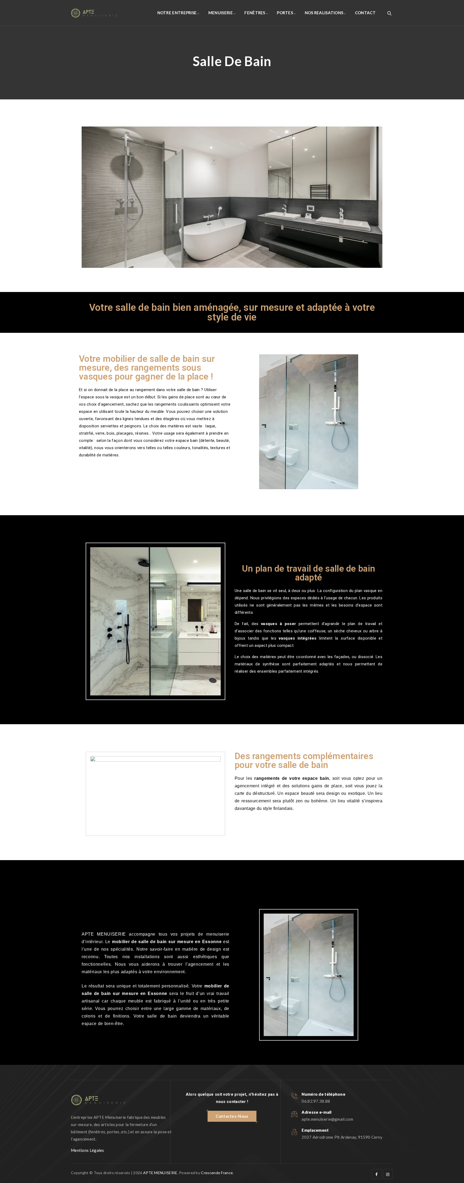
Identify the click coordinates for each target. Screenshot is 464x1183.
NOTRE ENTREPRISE (177, 12)
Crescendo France (217, 1172)
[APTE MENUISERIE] (94, 13)
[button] (232, 1116)
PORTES (285, 12)
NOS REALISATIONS (324, 12)
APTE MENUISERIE (160, 1172)
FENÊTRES (254, 12)
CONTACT (365, 12)
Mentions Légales (87, 1150)
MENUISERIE (220, 12)
